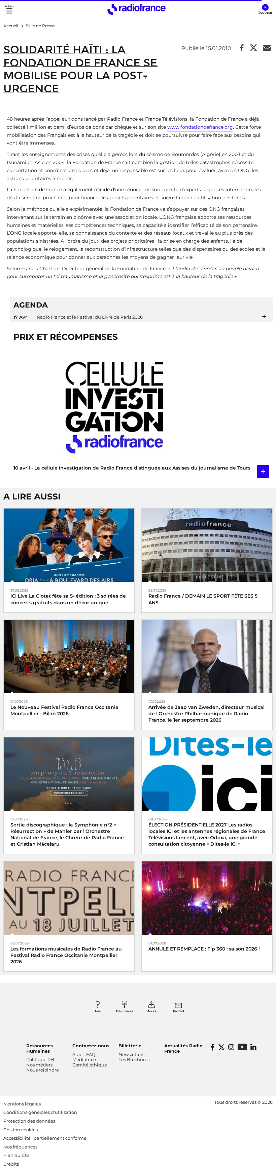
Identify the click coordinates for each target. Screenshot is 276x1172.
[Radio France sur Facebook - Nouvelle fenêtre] (212, 1047)
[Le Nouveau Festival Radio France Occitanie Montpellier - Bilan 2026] (69, 656)
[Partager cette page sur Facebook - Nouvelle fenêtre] (242, 48)
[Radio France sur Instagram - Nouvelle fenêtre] (231, 1047)
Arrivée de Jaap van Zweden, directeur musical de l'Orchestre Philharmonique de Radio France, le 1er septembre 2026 (206, 713)
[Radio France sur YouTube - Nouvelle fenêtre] (242, 1046)
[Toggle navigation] (9, 9)
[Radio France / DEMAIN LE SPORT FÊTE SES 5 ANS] (207, 544)
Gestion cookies (20, 1129)
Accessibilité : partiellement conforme (45, 1138)
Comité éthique (89, 1064)
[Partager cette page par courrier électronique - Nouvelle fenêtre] (267, 48)
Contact (178, 1011)
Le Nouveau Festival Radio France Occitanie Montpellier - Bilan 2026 (64, 710)
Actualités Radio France (183, 1048)
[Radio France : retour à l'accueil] (136, 9)
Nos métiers (39, 1064)
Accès (151, 1011)
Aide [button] (98, 1011)
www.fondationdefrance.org (200, 127)
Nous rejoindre (42, 1070)
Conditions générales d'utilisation (40, 1112)
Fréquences (124, 1011)
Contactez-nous (90, 1045)
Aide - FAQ (84, 1054)
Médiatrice (84, 1059)
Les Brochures (133, 1059)
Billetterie (129, 1045)
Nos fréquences (20, 1146)
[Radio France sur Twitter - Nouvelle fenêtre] (221, 1047)
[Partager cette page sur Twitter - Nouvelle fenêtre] (253, 48)
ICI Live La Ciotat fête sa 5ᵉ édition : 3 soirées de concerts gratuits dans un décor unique (68, 599)
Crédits (11, 1164)
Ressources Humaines (39, 1048)
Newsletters (131, 1054)
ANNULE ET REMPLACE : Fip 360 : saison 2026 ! (204, 949)
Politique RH (40, 1059)
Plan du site (16, 1155)
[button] (265, 9)
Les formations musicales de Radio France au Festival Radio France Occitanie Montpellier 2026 (66, 955)
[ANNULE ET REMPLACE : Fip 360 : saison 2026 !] (207, 897)
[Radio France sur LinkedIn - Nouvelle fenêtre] (253, 1047)
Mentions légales (22, 1103)
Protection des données (29, 1121)
